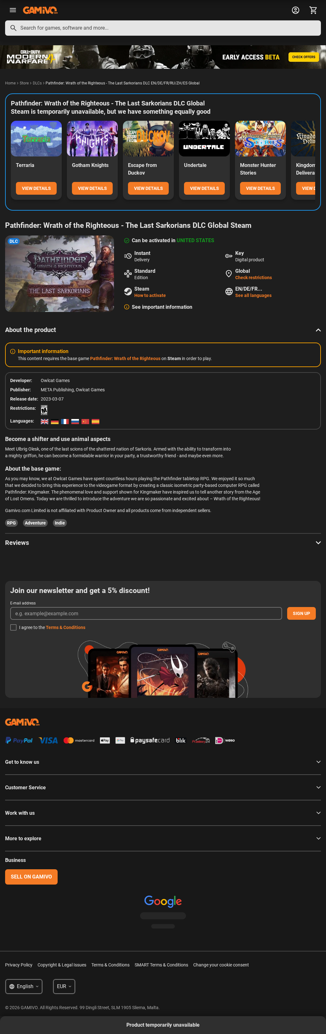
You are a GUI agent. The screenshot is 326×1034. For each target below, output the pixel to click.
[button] (163, 329)
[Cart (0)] (313, 10)
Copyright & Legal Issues (62, 964)
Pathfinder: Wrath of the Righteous (125, 358)
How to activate (150, 295)
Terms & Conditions (65, 627)
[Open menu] (12, 10)
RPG (11, 522)
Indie (60, 522)
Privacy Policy (18, 964)
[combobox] (163, 28)
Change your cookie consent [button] (221, 964)
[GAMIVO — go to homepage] (40, 10)
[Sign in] (295, 10)
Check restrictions (253, 277)
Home (10, 83)
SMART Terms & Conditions (161, 964)
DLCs (37, 83)
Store (24, 83)
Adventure (35, 522)
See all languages (253, 295)
